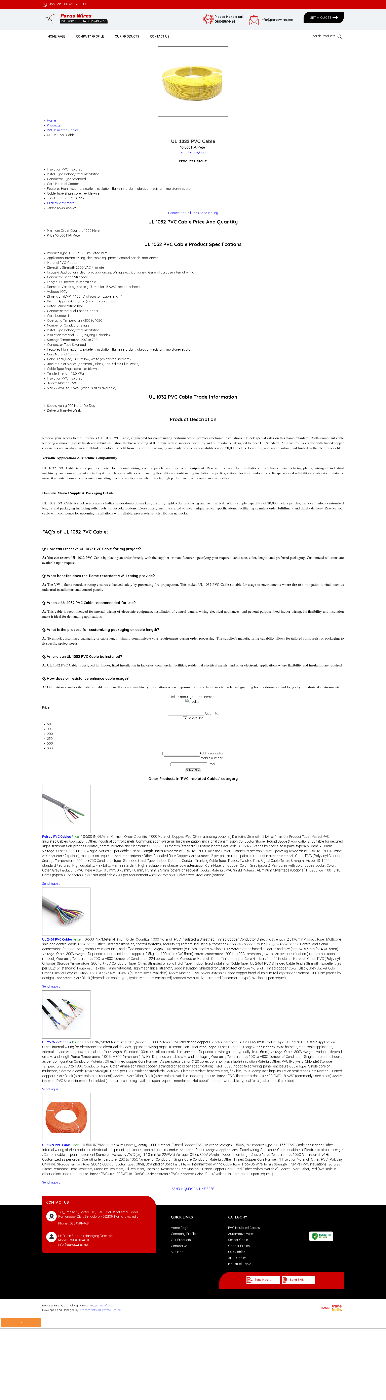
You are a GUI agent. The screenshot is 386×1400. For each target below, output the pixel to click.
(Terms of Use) (104, 1305)
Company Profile (90, 36)
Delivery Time (57, 410)
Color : (277, 865)
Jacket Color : (162, 1076)
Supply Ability (57, 406)
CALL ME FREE (203, 1189)
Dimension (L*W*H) (60, 296)
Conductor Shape (60, 277)
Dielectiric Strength (61, 267)
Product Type (57, 253)
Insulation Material (60, 335)
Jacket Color (56, 364)
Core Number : (227, 856)
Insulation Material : (304, 856)
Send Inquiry (209, 213)
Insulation (54, 378)
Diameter (54, 287)
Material (53, 263)
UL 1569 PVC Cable (56, 1145)
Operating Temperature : (301, 851)
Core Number (57, 316)
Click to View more (60, 203)
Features (53, 349)
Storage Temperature (63, 340)
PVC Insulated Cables (244, 1228)
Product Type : (291, 1042)
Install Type (55, 330)
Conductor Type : (117, 861)
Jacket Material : (216, 870)
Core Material (57, 354)
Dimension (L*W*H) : (238, 851)
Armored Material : (188, 875)
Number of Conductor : (146, 959)
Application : (153, 841)
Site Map (177, 1252)
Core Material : (222, 865)
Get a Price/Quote (193, 152)
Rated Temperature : (179, 851)
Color (51, 359)
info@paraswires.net (277, 20)
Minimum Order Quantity (65, 231)
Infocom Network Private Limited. (100, 1309)
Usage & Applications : (269, 1150)
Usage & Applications (63, 272)
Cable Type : (244, 861)
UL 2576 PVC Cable (56, 1042)
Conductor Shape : (257, 841)
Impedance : (233, 1081)
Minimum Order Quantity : (134, 837)
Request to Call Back (183, 213)
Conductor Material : (150, 856)
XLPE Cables (237, 1258)
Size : (147, 870)
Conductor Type (59, 345)
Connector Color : (107, 875)
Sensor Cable (238, 1240)
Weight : (119, 851)
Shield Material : (269, 870)
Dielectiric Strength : (260, 837)
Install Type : (173, 861)
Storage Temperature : (69, 861)
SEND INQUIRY (182, 1189)
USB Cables (236, 1252)
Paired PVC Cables (56, 837)
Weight (52, 301)
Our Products (127, 36)
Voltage (53, 292)
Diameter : (285, 846)
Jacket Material (58, 383)
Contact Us (159, 36)
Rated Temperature (61, 306)
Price (50, 235)
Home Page (56, 36)
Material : (194, 837)
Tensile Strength (58, 373)
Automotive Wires (241, 1234)
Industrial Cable (239, 1264)
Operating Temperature (64, 320)
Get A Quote (321, 17)
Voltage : (64, 851)
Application (55, 258)
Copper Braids (239, 1246)
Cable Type (55, 369)
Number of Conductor (63, 325)
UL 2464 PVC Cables (57, 939)
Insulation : (77, 870)
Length (52, 282)
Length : (193, 846)
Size (50, 388)
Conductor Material (61, 311)
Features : (130, 865)
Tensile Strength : (125, 1071)
